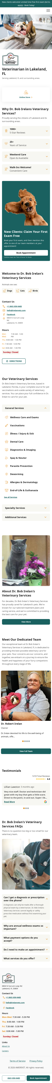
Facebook (10, 1008)
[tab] (23, 741)
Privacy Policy (36, 1061)
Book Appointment (38, 1078)
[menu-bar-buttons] (48, 10)
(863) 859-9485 (13, 1078)
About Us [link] (6, 1046)
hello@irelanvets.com (15, 1002)
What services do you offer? (19, 958)
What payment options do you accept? (21, 939)
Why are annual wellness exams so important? (23, 927)
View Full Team (26, 751)
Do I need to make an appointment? (24, 949)
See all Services (10, 497)
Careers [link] (5, 1051)
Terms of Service (17, 1061)
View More (26, 622)
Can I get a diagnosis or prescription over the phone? (24, 899)
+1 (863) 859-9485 (13, 997)
